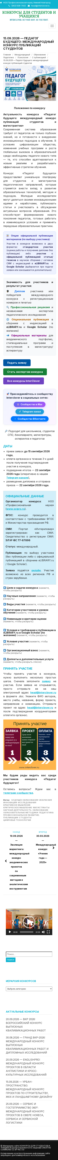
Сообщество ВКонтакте (31, 418)
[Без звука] (43, 932)
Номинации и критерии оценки (24, 620)
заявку (46, 681)
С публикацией (39, 57)
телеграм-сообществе (18, 792)
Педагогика (8, 57)
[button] (29, 922)
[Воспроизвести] (9, 932)
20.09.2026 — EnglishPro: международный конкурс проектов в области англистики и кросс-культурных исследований (26, 1067)
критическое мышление (17, 807)
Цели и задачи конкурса (26, 589)
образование (40, 810)
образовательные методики (20, 812)
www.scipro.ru (15, 508)
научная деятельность (17, 810)
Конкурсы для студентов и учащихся (29, 14)
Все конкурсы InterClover (23, 380)
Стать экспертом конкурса (25, 371)
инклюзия (45, 800)
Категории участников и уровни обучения (25, 611)
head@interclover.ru (40, 6)
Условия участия (25, 642)
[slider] (26, 932)
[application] (29, 922)
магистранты (41, 807)
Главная (7, 54)
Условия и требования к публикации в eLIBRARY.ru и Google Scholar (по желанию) (29, 632)
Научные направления (29, 597)
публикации (10, 817)
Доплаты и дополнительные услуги (28, 660)
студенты (25, 817)
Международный (22, 54)
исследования (27, 802)
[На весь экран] (48, 932)
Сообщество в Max (31, 404)
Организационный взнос (26, 651)
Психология (22, 57)
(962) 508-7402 (18, 6)
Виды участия (31, 604)
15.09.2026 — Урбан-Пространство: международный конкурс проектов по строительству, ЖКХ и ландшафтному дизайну (29, 1089)
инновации (10, 802)
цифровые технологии (17, 820)
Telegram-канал (31, 411)
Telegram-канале (17, 477)
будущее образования (24, 800)
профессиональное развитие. (21, 815)
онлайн (36, 570)
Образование (40, 54)
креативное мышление (16, 805)
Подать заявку (17, 362)
